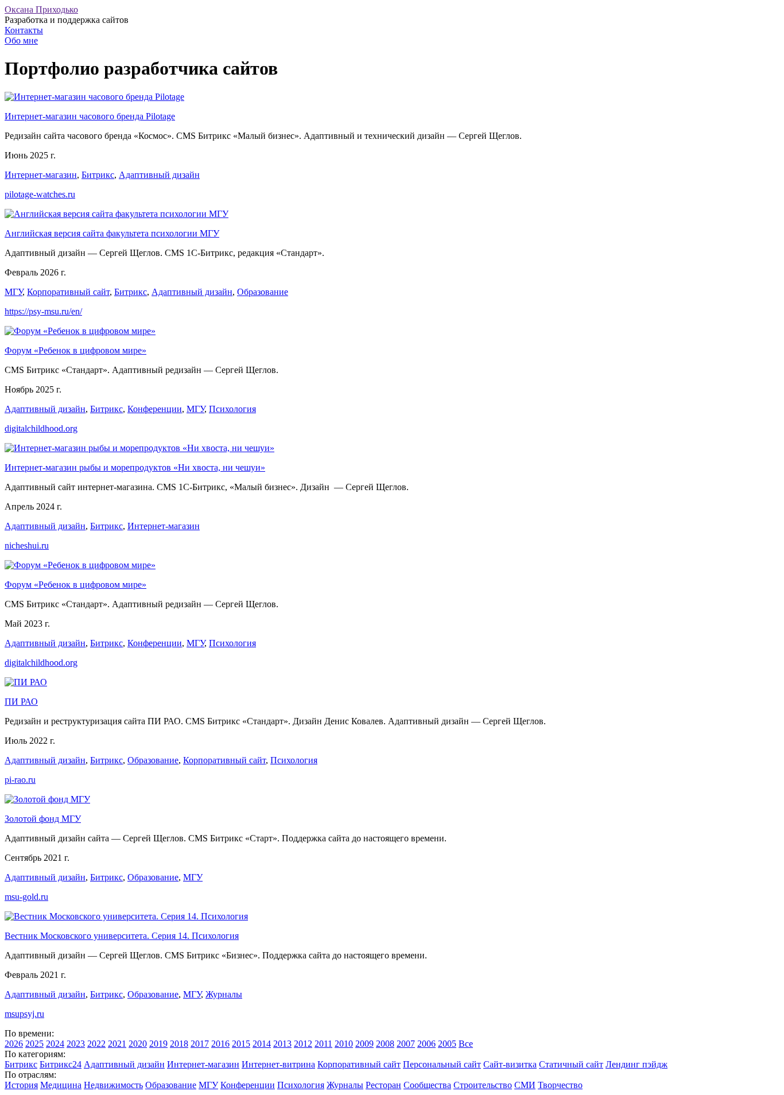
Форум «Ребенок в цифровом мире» (75, 350)
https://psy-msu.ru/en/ (43, 311)
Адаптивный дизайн (159, 175)
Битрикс (97, 175)
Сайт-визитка (510, 1064)
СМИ (524, 1085)
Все (466, 1044)
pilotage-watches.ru (40, 194)
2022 (96, 1044)
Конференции (154, 409)
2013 (282, 1044)
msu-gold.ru (26, 897)
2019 (158, 1044)
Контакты (24, 30)
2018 (179, 1044)
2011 (323, 1044)
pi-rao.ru (20, 780)
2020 (138, 1044)
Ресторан (383, 1085)
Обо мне (21, 40)
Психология (232, 409)
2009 (364, 1044)
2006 (426, 1044)
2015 (241, 1044)
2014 (262, 1044)
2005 (447, 1044)
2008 (385, 1044)
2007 (406, 1044)
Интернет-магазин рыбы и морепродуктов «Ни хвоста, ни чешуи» (135, 467)
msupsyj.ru (24, 1014)
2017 (200, 1044)
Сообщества (427, 1085)
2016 (220, 1044)
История (21, 1085)
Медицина (60, 1085)
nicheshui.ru (27, 545)
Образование (262, 292)
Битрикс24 (60, 1064)
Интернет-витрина (278, 1064)
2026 (14, 1044)
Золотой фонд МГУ (43, 819)
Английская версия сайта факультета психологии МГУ (112, 233)
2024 (55, 1044)
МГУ (13, 292)
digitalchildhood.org (41, 428)
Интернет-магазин (41, 175)
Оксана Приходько (41, 9)
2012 (303, 1044)
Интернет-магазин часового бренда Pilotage (90, 116)
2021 (117, 1044)
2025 (34, 1044)
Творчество (560, 1085)
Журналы (223, 994)
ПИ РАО (21, 701)
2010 (344, 1044)
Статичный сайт (571, 1064)
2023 (76, 1044)
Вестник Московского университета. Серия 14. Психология (122, 936)
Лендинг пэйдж (636, 1064)
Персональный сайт (442, 1064)
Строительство (482, 1085)
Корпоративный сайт (68, 292)
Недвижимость (113, 1085)
